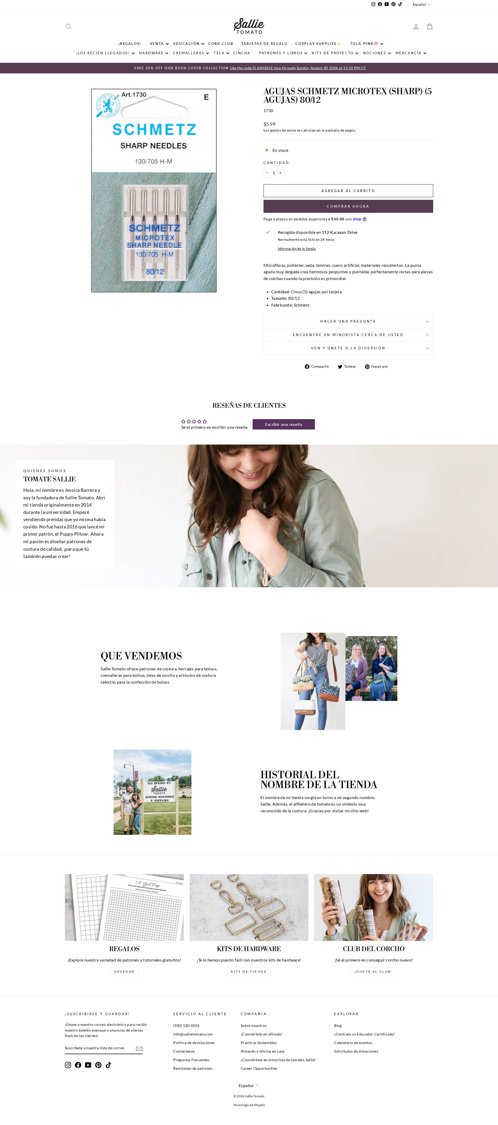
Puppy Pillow (74, 534)
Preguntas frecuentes (191, 1060)
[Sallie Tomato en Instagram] (68, 1065)
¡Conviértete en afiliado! (262, 1034)
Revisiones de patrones (192, 1068)
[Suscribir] (139, 1048)
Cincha (242, 53)
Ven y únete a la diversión (348, 348)
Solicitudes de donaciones (356, 1051)
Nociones (374, 53)
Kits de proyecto (333, 53)
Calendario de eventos (353, 1043)
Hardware (151, 53)
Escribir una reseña (283, 424)
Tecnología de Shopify (249, 1105)
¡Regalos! (130, 44)
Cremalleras (188, 53)
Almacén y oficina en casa (263, 1051)
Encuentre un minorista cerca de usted (348, 335)
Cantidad (276, 163)
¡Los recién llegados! (103, 53)
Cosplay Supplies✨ (318, 44)
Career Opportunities (259, 1068)
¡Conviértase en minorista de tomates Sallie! (278, 1060)
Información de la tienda (297, 249)
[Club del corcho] (373, 907)
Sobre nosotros (254, 1026)
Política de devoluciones (194, 1043)
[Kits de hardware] (249, 907)
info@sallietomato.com (193, 1034)
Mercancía (409, 53)
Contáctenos (184, 1051)
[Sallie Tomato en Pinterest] (98, 1065)
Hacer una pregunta (348, 321)
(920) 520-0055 (186, 1026)
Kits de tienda (249, 971)
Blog (338, 1026)
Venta (157, 44)
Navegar (124, 971)
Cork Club (220, 44)
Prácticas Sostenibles (259, 1043)
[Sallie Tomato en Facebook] (78, 1065)
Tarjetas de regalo (264, 44)
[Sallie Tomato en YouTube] (88, 1065)
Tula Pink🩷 (364, 44)
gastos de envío (283, 130)
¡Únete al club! (373, 971)
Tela (219, 53)
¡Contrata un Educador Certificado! (364, 1034)
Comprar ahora (348, 206)
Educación (187, 44)
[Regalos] (124, 907)
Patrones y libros (281, 53)
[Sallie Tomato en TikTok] (108, 1065)
